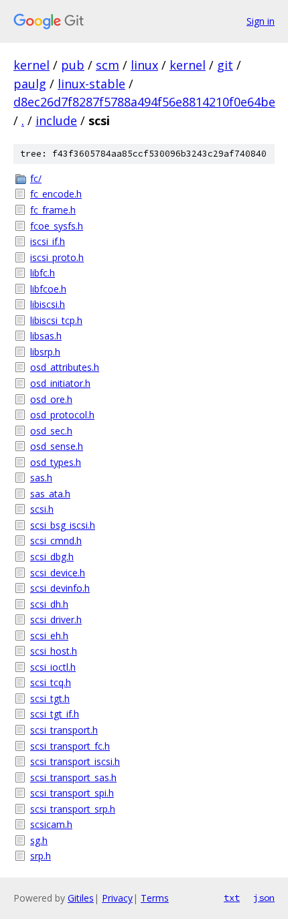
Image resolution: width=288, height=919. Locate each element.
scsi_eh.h (49, 635)
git (225, 65)
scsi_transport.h (64, 730)
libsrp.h (45, 351)
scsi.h (42, 509)
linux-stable (91, 84)
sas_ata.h (50, 493)
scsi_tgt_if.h (54, 713)
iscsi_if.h (47, 241)
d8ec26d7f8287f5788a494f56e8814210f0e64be (144, 102)
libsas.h (46, 335)
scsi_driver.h (56, 619)
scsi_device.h (57, 572)
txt (232, 898)
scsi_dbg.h (52, 556)
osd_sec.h (51, 430)
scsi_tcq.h (50, 682)
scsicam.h (51, 824)
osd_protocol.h (62, 414)
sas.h (41, 477)
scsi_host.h (53, 651)
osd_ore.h (51, 399)
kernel (31, 65)
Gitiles (81, 898)
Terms (155, 898)
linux (144, 65)
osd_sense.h (56, 446)
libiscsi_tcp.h (56, 320)
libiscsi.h (47, 304)
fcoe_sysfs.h (56, 226)
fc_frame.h (53, 209)
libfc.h (42, 272)
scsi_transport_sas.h (73, 777)
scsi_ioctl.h (53, 667)
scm (107, 65)
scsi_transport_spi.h (72, 792)
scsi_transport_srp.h (72, 809)
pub (72, 65)
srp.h (40, 855)
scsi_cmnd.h (56, 540)
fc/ (36, 178)
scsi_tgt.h (50, 698)
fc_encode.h (56, 193)
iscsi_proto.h (57, 257)
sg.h (39, 840)
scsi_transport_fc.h (70, 746)
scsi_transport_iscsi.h (75, 761)
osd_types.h (55, 462)
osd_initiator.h (60, 383)
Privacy (117, 898)
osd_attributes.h (64, 367)
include (56, 120)
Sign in (260, 21)
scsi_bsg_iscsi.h (62, 525)
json (264, 898)
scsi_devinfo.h (60, 588)
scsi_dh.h (49, 604)
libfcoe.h (48, 288)
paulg (29, 84)
